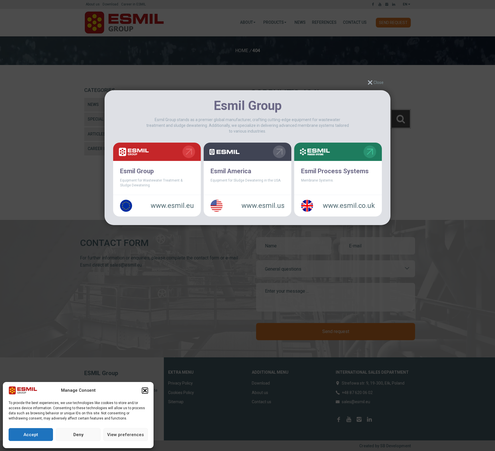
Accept (30, 434)
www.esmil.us (262, 205)
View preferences (125, 434)
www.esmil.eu (172, 205)
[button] (145, 390)
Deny (78, 434)
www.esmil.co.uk (349, 205)
